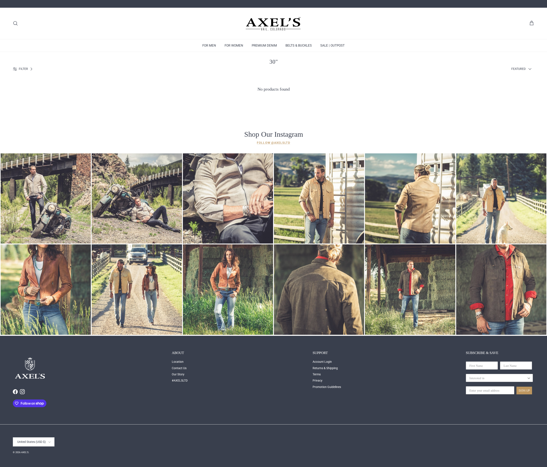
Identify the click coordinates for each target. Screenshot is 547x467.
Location (178, 361)
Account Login (322, 361)
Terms (317, 374)
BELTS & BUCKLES (298, 45)
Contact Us (179, 368)
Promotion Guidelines (327, 387)
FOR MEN (209, 45)
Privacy (317, 380)
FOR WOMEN (234, 45)
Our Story (178, 374)
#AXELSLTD (180, 380)
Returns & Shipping (325, 368)
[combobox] (498, 378)
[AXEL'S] (273, 23)
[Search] (15, 23)
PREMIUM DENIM (264, 45)
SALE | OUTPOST (332, 45)
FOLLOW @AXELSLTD (273, 142)
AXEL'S (25, 452)
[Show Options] (529, 378)
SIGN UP (524, 390)
